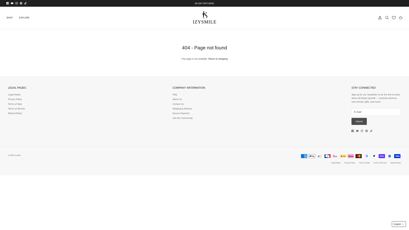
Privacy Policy (15, 99)
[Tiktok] (25, 3)
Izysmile (17, 155)
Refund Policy (15, 113)
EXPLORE (24, 17)
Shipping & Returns (182, 108)
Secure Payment (181, 113)
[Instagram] (16, 3)
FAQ (175, 94)
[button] (399, 224)
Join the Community (183, 118)
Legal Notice (14, 94)
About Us (177, 99)
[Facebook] (7, 3)
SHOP (9, 17)
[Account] (379, 18)
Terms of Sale (15, 104)
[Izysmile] (204, 18)
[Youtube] (12, 3)
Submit (359, 121)
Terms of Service (16, 108)
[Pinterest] (21, 3)
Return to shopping (218, 58)
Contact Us (178, 104)
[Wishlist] (394, 17)
